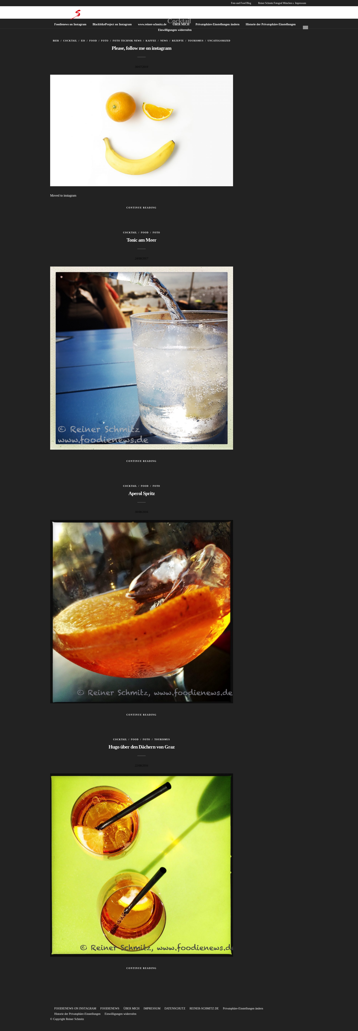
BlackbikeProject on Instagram (112, 24)
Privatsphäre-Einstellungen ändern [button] (243, 1008)
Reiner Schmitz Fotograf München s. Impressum (282, 3)
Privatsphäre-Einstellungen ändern (217, 24)
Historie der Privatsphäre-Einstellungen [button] (77, 1013)
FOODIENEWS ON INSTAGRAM (75, 1008)
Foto (105, 40)
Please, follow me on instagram (141, 48)
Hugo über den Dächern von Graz (142, 747)
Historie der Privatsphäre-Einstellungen (271, 24)
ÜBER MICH (181, 24)
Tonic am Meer (141, 240)
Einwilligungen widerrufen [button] (120, 1013)
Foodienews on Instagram (70, 24)
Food (93, 40)
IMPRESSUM (152, 1008)
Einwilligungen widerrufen (175, 30)
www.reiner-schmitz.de (152, 24)
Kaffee (151, 40)
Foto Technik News (127, 40)
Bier (56, 40)
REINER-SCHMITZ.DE (204, 1008)
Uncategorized (219, 40)
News (164, 40)
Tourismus (195, 40)
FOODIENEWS (109, 1008)
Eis (83, 40)
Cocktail (70, 40)
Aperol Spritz (141, 493)
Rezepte (178, 40)
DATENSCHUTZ (174, 1008)
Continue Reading (141, 207)
